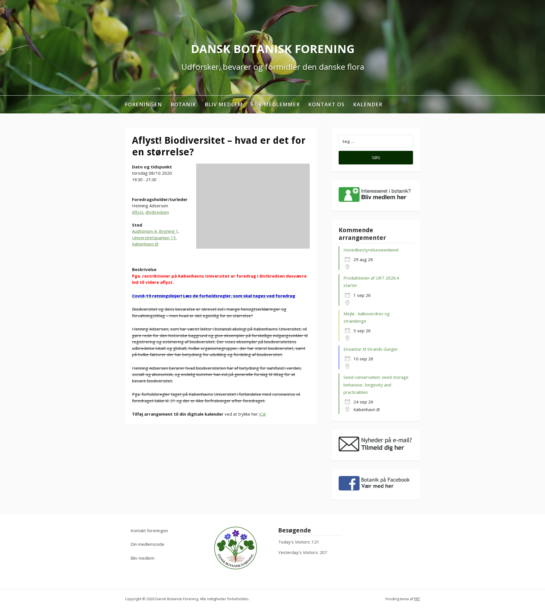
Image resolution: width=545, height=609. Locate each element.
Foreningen (143, 104)
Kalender (367, 104)
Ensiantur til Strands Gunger (370, 349)
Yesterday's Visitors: (299, 552)
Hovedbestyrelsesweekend (370, 250)
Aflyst (137, 212)
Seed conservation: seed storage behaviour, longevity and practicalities (375, 384)
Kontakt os (326, 104)
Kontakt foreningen (149, 530)
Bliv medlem (224, 104)
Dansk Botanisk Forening (273, 48)
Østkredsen (157, 212)
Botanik (183, 104)
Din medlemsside (147, 544)
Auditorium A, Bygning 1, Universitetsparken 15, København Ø (155, 237)
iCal (262, 414)
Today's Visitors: (295, 542)
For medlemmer (275, 104)
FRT (417, 598)
